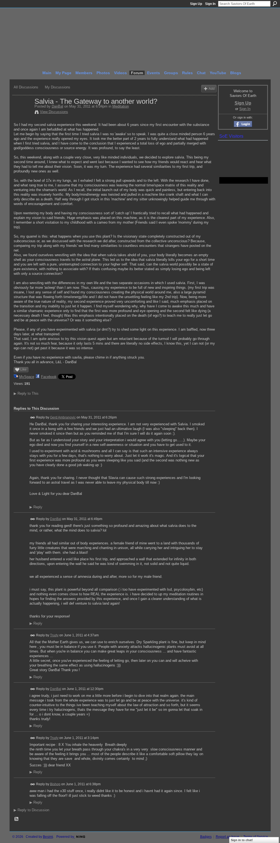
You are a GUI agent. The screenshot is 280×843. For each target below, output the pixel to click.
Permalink (32, 417)
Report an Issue (227, 837)
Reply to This (26, 393)
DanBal (57, 106)
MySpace (26, 377)
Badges (206, 837)
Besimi (48, 837)
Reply (36, 507)
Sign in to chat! (242, 840)
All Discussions (26, 87)
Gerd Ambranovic (63, 417)
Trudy (54, 635)
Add (212, 88)
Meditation (120, 106)
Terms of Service (255, 837)
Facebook (49, 377)
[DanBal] (22, 112)
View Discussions (54, 112)
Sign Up (196, 4)
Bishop (55, 784)
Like (23, 369)
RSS (16, 819)
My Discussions (57, 87)
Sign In (210, 4)
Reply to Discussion (31, 810)
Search (275, 3)
